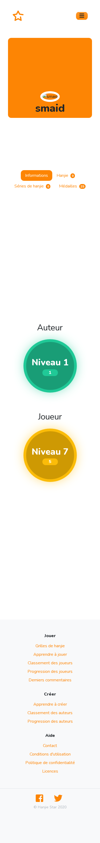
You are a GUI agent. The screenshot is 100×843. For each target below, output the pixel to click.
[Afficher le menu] (82, 16)
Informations (36, 175)
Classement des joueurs (50, 663)
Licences (50, 771)
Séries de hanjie (31, 186)
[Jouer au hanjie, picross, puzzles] (20, 16)
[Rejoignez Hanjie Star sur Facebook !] (40, 798)
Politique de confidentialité (50, 763)
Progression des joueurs (50, 671)
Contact (50, 746)
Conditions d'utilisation (50, 754)
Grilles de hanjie (50, 646)
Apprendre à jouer (50, 654)
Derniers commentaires (50, 680)
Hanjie (65, 175)
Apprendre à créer (50, 704)
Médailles (71, 186)
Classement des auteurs (50, 713)
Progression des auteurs (50, 721)
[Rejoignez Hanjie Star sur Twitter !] (59, 798)
